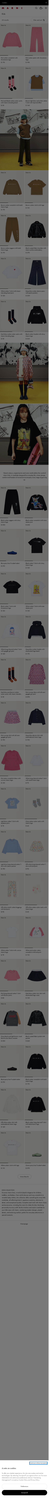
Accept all (23, 1493)
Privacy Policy (35, 1480)
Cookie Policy (23, 1480)
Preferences (23, 1486)
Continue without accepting (36, 1463)
